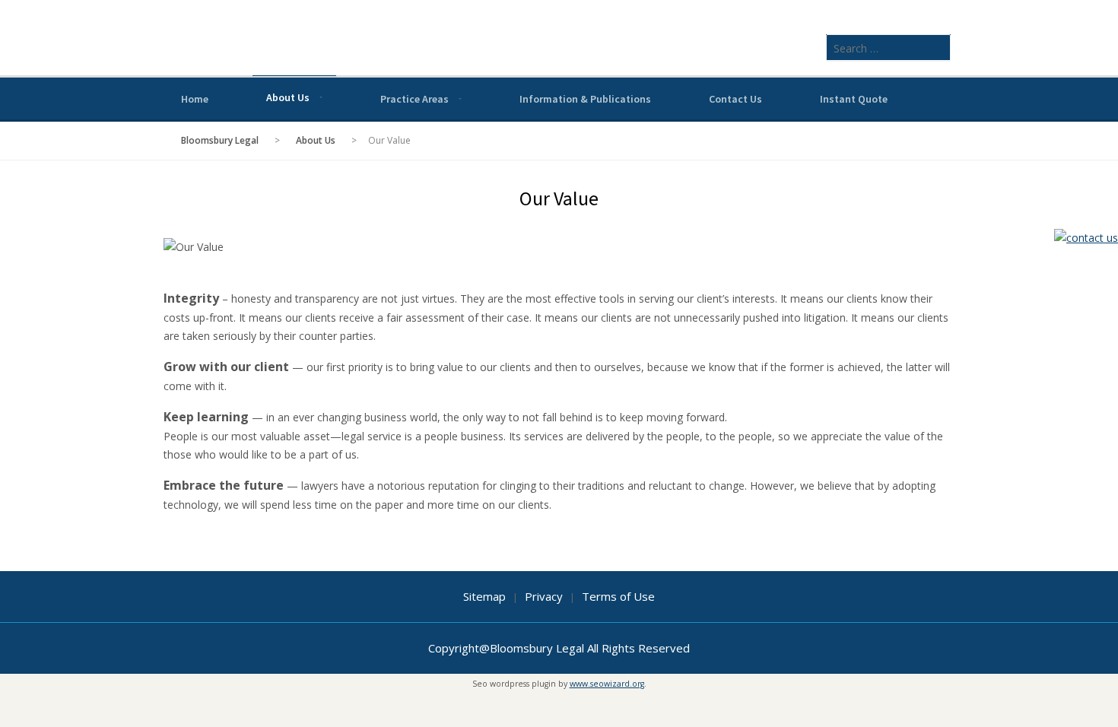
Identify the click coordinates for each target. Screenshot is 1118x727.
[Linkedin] (945, 97)
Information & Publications (585, 99)
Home (194, 99)
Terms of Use (618, 596)
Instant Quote (854, 99)
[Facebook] (923, 97)
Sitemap (484, 596)
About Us (288, 97)
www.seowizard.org (607, 683)
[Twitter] (902, 97)
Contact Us (735, 99)
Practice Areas (414, 99)
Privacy (544, 596)
